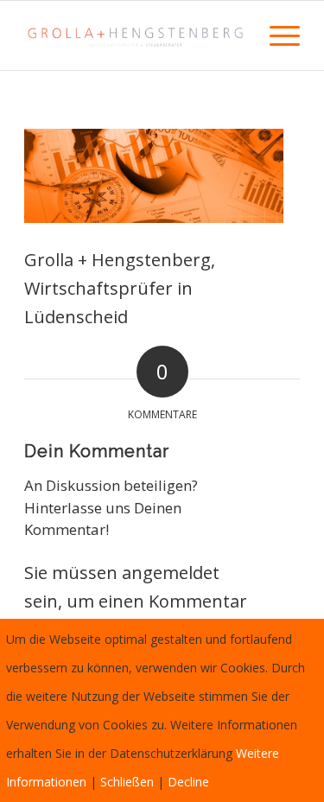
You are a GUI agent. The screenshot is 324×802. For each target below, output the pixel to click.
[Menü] (276, 35)
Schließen (127, 781)
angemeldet (170, 572)
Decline (188, 781)
